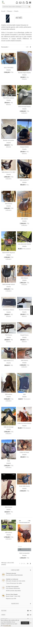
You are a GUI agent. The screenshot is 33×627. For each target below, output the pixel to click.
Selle (8, 461)
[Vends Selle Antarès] (24, 479)
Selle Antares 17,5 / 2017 (8, 172)
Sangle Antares (24, 335)
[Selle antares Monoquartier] (8, 383)
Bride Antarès (8, 507)
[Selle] (8, 449)
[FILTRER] (31, 313)
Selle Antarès (8, 203)
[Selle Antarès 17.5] (8, 353)
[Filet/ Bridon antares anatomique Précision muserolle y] (8, 90)
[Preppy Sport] (3, 2)
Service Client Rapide (12, 594)
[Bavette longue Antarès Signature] (24, 61)
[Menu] (30, 2)
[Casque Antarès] (24, 132)
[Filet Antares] (8, 327)
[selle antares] (24, 204)
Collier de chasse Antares (24, 423)
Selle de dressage (8, 427)
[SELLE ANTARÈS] (8, 58)
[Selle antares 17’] (24, 168)
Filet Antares (8, 335)
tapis (24, 394)
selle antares (24, 218)
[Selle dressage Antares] (24, 95)
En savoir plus (7, 625)
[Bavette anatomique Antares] (24, 302)
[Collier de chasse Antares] (24, 414)
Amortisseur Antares (8, 309)
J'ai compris (25, 623)
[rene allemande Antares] (24, 236)
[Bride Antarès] (8, 489)
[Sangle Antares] (24, 327)
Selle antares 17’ (24, 180)
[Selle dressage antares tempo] (8, 274)
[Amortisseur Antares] (8, 302)
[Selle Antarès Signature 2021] (8, 241)
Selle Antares (24, 278)
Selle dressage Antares (24, 106)
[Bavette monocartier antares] (8, 129)
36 (27, 563)
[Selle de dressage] (8, 416)
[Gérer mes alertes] (17, 2)
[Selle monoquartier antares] (24, 535)
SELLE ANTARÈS (8, 67)
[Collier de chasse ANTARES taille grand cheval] (24, 445)
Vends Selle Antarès (24, 486)
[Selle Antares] (24, 270)
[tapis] (24, 383)
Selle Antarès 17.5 (8, 360)
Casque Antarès (24, 147)
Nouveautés (4, 47)
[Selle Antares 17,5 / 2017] (8, 165)
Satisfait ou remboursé (12, 579)
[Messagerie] (20, 2)
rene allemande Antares (24, 244)
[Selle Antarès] (8, 196)
